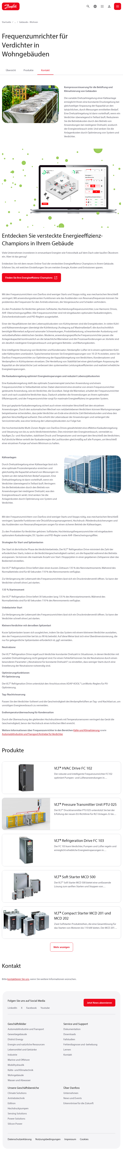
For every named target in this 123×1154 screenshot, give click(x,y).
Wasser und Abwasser (19, 1080)
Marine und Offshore (19, 1059)
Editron (12, 1103)
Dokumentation (72, 1029)
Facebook (31, 1007)
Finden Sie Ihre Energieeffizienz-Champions (29, 277)
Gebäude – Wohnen (28, 22)
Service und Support (75, 1024)
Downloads (69, 1034)
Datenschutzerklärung (20, 1139)
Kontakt (45, 70)
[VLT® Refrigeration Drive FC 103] (26, 850)
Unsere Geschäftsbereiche (23, 1088)
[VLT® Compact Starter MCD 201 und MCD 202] (26, 923)
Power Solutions (16, 1118)
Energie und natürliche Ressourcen (26, 1044)
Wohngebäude (16, 1075)
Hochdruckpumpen (18, 1108)
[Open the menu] (117, 6)
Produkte (28, 70)
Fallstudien (69, 1039)
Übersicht (11, 70)
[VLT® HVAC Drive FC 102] (26, 778)
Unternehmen (70, 1093)
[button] (102, 6)
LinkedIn (12, 1007)
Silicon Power (15, 1123)
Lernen (67, 1049)
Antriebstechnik (16, 1098)
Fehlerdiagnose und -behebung (80, 1044)
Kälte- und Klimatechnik (20, 1070)
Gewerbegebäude (17, 1034)
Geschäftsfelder (17, 1024)
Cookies (84, 1139)
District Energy (15, 1039)
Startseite (6, 22)
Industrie (12, 1054)
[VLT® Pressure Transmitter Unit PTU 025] (26, 814)
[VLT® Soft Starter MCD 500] (26, 886)
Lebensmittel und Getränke (22, 1049)
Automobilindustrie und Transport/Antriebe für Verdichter (32, 734)
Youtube (45, 1007)
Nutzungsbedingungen (48, 1139)
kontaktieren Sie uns (18, 979)
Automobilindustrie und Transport (26, 1029)
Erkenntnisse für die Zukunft (78, 1103)
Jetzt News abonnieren (99, 1002)
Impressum (70, 1139)
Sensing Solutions (17, 1113)
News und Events (72, 1098)
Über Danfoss (71, 1088)
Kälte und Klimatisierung (86, 730)
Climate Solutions (17, 1093)
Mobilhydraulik (16, 1064)
